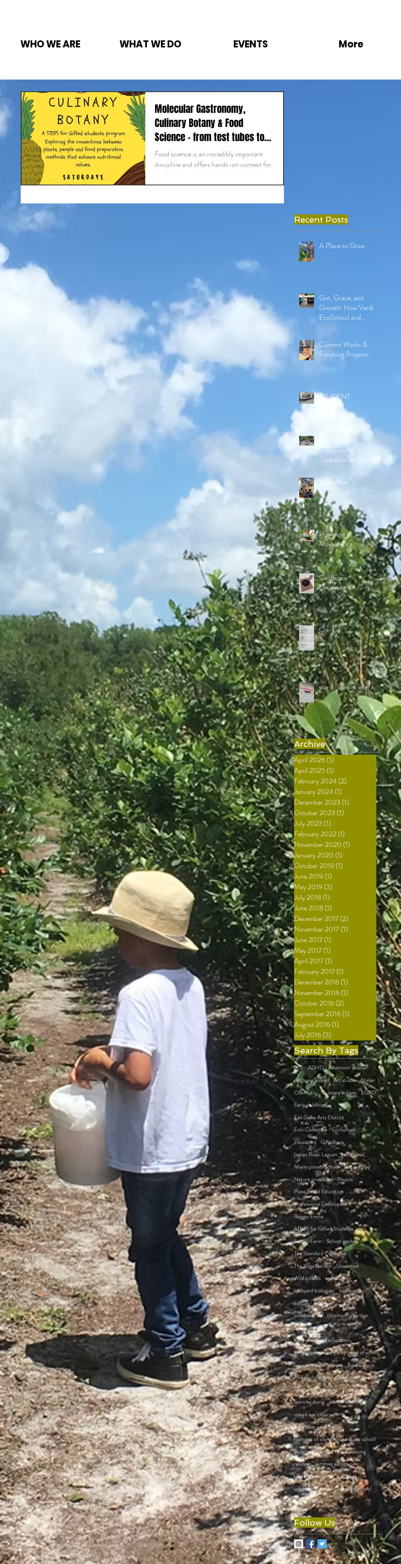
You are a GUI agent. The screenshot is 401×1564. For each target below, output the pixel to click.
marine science (345, 1402)
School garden (342, 1241)
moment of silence (314, 1439)
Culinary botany (339, 1092)
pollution (303, 1451)
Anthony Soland (311, 1080)
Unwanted (347, 1266)
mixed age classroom (316, 1414)
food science (361, 1365)
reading (302, 1464)
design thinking (310, 1328)
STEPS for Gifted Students (323, 1228)
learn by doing (309, 1402)
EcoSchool (343, 1129)
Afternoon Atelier (347, 1067)
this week (347, 1476)
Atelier (368, 1080)
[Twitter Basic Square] (322, 1543)
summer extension (335, 1464)
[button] (50, 44)
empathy (336, 1352)
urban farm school (313, 1489)
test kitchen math (313, 1476)
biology (301, 1303)
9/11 (298, 1067)
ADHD (315, 1067)
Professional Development (323, 1204)
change (349, 1303)
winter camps (308, 1501)
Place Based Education (318, 1191)
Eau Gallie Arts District (319, 1117)
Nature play (357, 1167)
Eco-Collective (310, 1129)
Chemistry (305, 1092)
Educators (305, 1142)
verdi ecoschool (354, 1489)
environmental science (318, 1365)
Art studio (345, 1080)
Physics (345, 1179)
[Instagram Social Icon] (298, 1543)
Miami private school (316, 1167)
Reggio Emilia (308, 1216)
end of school (364, 1352)
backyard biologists (314, 1290)
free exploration (311, 1377)
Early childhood (310, 1105)
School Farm (308, 1241)
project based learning (342, 1451)
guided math (347, 1377)
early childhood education (322, 1340)
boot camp (325, 1303)
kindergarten (356, 1390)
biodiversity (351, 1290)
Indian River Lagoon (315, 1154)
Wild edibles (307, 1278)
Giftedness (332, 1142)
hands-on (304, 1390)
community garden (347, 1315)
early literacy (308, 1352)
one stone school (357, 1439)
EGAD (368, 1092)
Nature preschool (313, 1179)
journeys (329, 1390)
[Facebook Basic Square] (310, 1543)
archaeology (338, 1278)
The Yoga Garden (313, 1266)
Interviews (353, 1154)
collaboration (308, 1315)
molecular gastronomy (318, 1427)
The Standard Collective (320, 1253)
